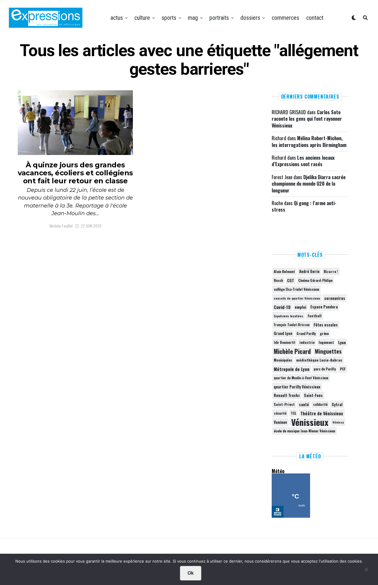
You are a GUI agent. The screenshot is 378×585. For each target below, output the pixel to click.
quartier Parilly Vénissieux (297, 387)
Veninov (280, 422)
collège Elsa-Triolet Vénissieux (296, 289)
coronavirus (334, 298)
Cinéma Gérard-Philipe (315, 280)
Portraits (219, 17)
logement (326, 342)
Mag (193, 17)
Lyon (342, 342)
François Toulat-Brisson (291, 324)
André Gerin (309, 271)
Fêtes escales (326, 325)
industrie (307, 342)
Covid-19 (282, 307)
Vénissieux (309, 422)
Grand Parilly (306, 333)
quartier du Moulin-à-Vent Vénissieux (301, 377)
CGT (290, 280)
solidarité (320, 404)
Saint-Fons (313, 395)
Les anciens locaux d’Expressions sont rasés (303, 161)
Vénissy (338, 422)
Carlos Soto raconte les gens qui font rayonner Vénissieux (307, 119)
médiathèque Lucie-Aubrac (319, 360)
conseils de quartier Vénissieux (297, 298)
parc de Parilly (325, 368)
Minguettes (328, 351)
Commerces (285, 17)
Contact (314, 17)
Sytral (337, 404)
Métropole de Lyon (291, 369)
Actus (116, 17)
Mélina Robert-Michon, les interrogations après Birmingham (309, 141)
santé (304, 404)
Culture (142, 17)
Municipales (283, 359)
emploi (300, 307)
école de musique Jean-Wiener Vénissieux (304, 430)
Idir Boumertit (284, 342)
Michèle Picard (292, 351)
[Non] (366, 570)
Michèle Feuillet (61, 226)
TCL (293, 413)
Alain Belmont (284, 271)
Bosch (278, 280)
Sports (169, 17)
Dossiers (250, 17)
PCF (343, 369)
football (314, 315)
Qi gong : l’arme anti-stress (304, 206)
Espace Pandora (324, 307)
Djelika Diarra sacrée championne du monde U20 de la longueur (309, 184)
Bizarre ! (331, 271)
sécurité (280, 413)
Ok (191, 573)
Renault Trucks (287, 395)
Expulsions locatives (288, 315)
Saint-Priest (284, 404)
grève (324, 333)
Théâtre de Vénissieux (321, 413)
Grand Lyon (283, 333)
